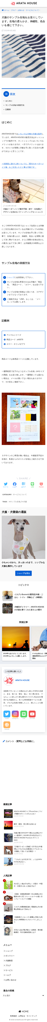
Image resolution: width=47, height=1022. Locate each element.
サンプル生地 (15, 502)
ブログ (8, 965)
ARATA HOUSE (26, 3)
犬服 (25, 502)
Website (6, 729)
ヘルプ (8, 975)
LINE (23, 718)
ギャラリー (9, 956)
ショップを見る (23, 573)
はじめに (8, 101)
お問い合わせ (10, 980)
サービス (9, 970)
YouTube (32, 718)
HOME (25, 1011)
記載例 (8, 109)
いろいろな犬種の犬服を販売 (30, 134)
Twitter (7, 718)
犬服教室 (9, 961)
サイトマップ (32, 1016)
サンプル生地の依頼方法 (14, 105)
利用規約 (13, 1016)
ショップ (10, 277)
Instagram (15, 718)
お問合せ (21, 1016)
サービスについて (20, 494)
